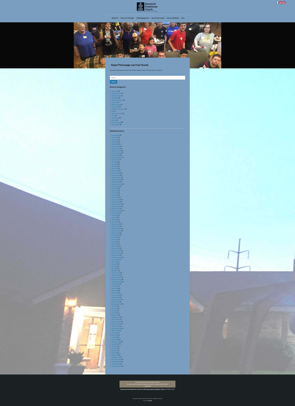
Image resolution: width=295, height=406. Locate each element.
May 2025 (114, 166)
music (113, 115)
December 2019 (116, 299)
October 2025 (115, 155)
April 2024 (114, 195)
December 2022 (116, 228)
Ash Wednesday (116, 95)
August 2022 (115, 235)
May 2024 (114, 193)
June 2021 (114, 264)
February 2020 (115, 295)
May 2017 (114, 350)
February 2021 (115, 273)
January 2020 (115, 297)
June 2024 (114, 190)
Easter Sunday (115, 104)
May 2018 (114, 337)
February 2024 (115, 199)
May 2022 (114, 242)
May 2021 (114, 266)
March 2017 (114, 355)
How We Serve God (157, 18)
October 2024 (115, 182)
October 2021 (115, 255)
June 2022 (114, 239)
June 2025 (114, 164)
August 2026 (115, 135)
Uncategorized (115, 122)
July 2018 (114, 333)
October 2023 (115, 208)
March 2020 (115, 293)
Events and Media (173, 18)
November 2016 (116, 361)
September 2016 (116, 366)
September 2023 (116, 210)
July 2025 (114, 162)
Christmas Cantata (117, 100)
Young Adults (115, 124)
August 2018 (115, 330)
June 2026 (114, 139)
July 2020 (114, 286)
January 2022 (115, 248)
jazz (112, 111)
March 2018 (114, 339)
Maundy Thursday (116, 113)
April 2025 (114, 168)
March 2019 (114, 315)
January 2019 (115, 319)
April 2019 (114, 313)
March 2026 (115, 144)
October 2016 (115, 364)
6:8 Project (114, 91)
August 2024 (115, 186)
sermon (113, 120)
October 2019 (115, 302)
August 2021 (115, 259)
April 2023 (114, 219)
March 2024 (115, 197)
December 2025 (116, 150)
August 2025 (115, 159)
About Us (115, 18)
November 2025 (116, 153)
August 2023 (115, 213)
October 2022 (115, 233)
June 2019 (114, 308)
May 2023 (114, 217)
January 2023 (115, 226)
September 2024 (116, 184)
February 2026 (115, 146)
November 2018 (116, 324)
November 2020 (116, 279)
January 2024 (115, 202)
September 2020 (116, 282)
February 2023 (115, 224)
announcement (116, 93)
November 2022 (116, 230)
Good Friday (115, 106)
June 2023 (114, 215)
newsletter (114, 118)
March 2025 (115, 170)
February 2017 (115, 357)
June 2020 (114, 288)
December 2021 (116, 250)
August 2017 (115, 344)
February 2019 (115, 317)
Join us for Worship (127, 18)
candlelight (114, 98)
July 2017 (114, 346)
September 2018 (116, 328)
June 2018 (114, 335)
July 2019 (114, 306)
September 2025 (116, 157)
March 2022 (115, 246)
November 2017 (116, 341)
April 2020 (114, 290)
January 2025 (115, 175)
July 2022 (114, 237)
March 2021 (114, 270)
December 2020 (116, 277)
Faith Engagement (142, 18)
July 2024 (114, 188)
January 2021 (115, 275)
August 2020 (115, 284)
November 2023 (116, 206)
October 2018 (115, 326)
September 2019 (116, 304)
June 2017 (114, 348)
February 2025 (115, 173)
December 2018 (116, 321)
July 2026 (114, 137)
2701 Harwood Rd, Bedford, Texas (153, 389)
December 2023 (116, 204)
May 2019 (114, 310)
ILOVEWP (150, 400)
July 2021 (114, 261)
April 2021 (114, 268)
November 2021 (116, 253)
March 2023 (115, 222)
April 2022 (114, 244)
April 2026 (114, 142)
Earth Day (114, 102)
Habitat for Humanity (117, 109)
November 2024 (116, 179)
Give (182, 18)
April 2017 (114, 353)
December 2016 (116, 359)
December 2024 (116, 177)
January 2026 (115, 148)
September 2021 (116, 257)
